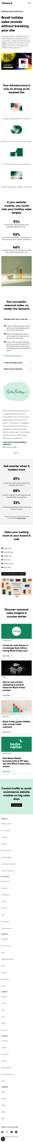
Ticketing (3, 1047)
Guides (3, 986)
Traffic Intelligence (6, 857)
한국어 (3, 1118)
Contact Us (4, 1030)
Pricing (3, 901)
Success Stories (5, 946)
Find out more (16, 641)
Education (4, 1061)
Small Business (5, 895)
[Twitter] (7, 1132)
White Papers (5, 979)
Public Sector (5, 1054)
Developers (4, 939)
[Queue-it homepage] (7, 3)
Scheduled (4, 837)
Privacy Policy (5, 921)
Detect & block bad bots (13, 369)
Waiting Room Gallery (7, 959)
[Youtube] (11, 1132)
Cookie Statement (6, 928)
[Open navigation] (29, 3)
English (3, 1092)
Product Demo (5, 881)
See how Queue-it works (12, 356)
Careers (3, 1003)
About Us (4, 996)
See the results (21, 518)
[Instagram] (16, 1132)
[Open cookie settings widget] (3, 1139)
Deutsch (3, 1105)
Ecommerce (4, 1041)
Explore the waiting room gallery (13, 574)
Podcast (3, 972)
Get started (16, 805)
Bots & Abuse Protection (8, 864)
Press (2, 1017)
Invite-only (4, 844)
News (3, 1010)
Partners (3, 1023)
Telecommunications (7, 1074)
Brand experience (6, 850)
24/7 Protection (5, 830)
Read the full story (9, 447)
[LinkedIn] (2, 1132)
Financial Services (6, 1068)
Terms (3, 915)
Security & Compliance (7, 871)
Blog (2, 952)
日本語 (3, 1112)
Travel (3, 1081)
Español (3, 1098)
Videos (3, 966)
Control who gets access (13, 363)
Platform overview (6, 824)
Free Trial (4, 908)
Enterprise (4, 888)
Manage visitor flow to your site (16, 319)
